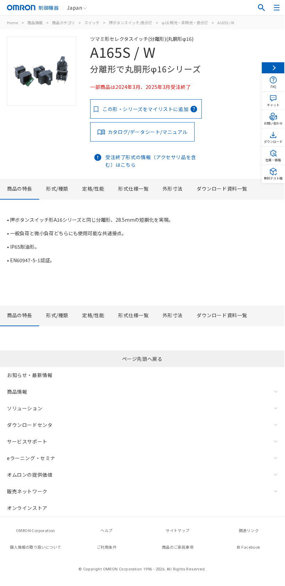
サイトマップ (177, 530)
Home (12, 22)
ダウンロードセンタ (29, 424)
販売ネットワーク (27, 491)
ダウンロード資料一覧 (222, 188)
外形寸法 (173, 188)
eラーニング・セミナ (31, 458)
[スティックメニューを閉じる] (273, 67)
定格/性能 (93, 188)
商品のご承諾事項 (177, 547)
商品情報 (35, 22)
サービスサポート (27, 441)
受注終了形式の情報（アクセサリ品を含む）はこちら (150, 161)
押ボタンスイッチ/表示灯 (130, 22)
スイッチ (92, 22)
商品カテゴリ (63, 22)
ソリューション (24, 408)
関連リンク (249, 530)
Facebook (250, 547)
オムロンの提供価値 (29, 474)
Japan (74, 7)
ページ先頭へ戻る (142, 358)
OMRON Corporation (35, 530)
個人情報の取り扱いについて (35, 547)
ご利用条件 (106, 547)
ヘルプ (106, 530)
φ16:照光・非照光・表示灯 (185, 22)
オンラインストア (27, 507)
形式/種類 (57, 188)
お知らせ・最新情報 (29, 375)
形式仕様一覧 (133, 188)
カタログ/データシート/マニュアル (148, 131)
